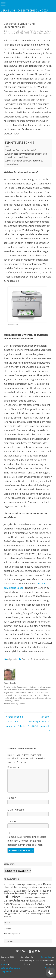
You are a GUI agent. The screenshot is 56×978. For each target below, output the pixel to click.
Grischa (8, 31)
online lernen (20, 904)
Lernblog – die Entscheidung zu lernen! (24, 12)
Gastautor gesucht (12, 933)
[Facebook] (20, 951)
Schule (39, 903)
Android (17, 884)
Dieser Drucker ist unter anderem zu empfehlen (25, 162)
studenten (44, 659)
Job (22, 897)
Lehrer (43, 897)
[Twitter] (17, 951)
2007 (6, 884)
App (23, 884)
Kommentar (14, 767)
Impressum (7, 971)
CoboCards (8, 890)
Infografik (44, 893)
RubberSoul (46, 957)
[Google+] (23, 951)
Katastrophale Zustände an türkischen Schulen (16, 721)
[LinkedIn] (27, 951)
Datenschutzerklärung (10, 968)
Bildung (35, 887)
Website (11, 821)
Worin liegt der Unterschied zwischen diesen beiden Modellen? (27, 155)
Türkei (22, 910)
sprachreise (31, 907)
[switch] (50, 972)
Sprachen (22, 907)
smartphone (11, 907)
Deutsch (17, 890)
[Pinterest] (36, 951)
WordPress (49, 968)
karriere (27, 897)
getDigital (35, 893)
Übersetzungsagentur (37, 914)
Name (11, 797)
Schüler (34, 659)
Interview (12, 896)
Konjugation (35, 897)
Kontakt (4, 964)
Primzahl (30, 904)
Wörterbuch (15, 913)
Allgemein (12, 659)
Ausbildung (32, 884)
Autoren (7, 928)
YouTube (24, 913)
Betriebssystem (25, 887)
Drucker (26, 659)
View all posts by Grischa (16, 703)
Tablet (15, 910)
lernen (34, 900)
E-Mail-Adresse (16, 809)
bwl (49, 887)
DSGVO (25, 891)
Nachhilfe (9, 903)
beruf (40, 884)
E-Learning (37, 890)
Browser (43, 887)
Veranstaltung (31, 911)
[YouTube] (30, 951)
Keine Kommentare (41, 33)
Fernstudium (22, 893)
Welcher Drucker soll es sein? (21, 150)
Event (12, 893)
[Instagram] (33, 951)
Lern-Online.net (17, 900)
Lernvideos (43, 900)
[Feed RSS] (39, 951)
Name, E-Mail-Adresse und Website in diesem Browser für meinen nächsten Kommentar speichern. (26, 840)
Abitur (11, 884)
